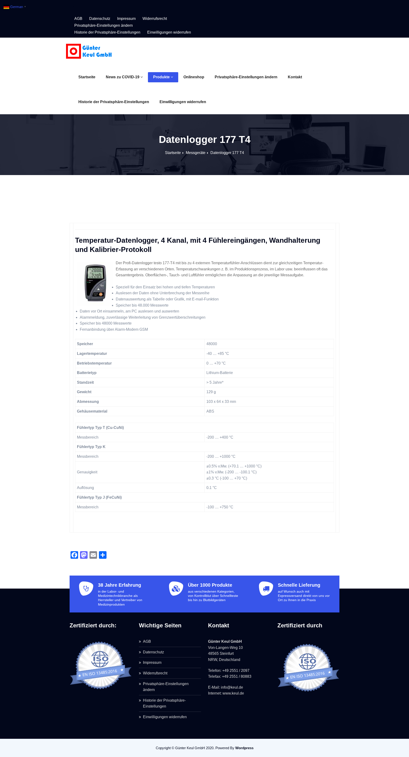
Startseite (86, 77)
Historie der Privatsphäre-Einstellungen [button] (107, 32)
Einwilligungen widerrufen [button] (169, 32)
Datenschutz (99, 19)
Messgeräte (195, 153)
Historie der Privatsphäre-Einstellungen (113, 102)
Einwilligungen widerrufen (183, 102)
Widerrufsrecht (154, 19)
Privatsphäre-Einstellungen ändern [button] (103, 25)
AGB (78, 19)
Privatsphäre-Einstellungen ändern (246, 77)
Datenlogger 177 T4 (227, 153)
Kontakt (295, 77)
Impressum (126, 19)
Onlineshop (193, 77)
